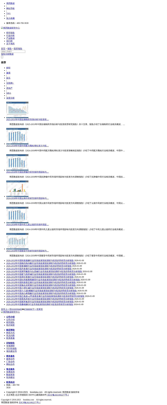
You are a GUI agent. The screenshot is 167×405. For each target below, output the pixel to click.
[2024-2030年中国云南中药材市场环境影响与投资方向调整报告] (17, 196)
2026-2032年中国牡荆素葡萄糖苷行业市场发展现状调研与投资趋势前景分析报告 (43, 280)
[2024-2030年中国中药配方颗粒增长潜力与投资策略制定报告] (17, 144)
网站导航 (10, 8)
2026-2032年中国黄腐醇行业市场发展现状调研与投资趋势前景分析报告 (39, 266)
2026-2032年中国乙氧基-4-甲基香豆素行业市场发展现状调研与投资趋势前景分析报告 (45, 296)
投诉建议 (10, 377)
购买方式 (10, 333)
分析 (7, 54)
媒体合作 (10, 359)
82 (15, 309)
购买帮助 (10, 330)
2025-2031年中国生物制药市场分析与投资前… (27, 119)
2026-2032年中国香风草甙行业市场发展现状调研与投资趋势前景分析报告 (40, 299)
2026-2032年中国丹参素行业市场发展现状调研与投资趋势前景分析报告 (39, 269)
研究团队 (10, 322)
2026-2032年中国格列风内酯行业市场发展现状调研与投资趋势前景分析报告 (41, 263)
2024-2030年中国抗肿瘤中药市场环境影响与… (27, 172)
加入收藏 (10, 18)
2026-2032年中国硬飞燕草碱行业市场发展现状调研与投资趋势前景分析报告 (41, 274)
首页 (3, 48)
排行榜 (9, 41)
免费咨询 (10, 372)
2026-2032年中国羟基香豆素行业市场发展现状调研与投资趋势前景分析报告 (41, 282)
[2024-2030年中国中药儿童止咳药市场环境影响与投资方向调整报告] (17, 222)
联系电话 (10, 382)
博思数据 (10, 3)
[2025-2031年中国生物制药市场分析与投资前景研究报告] (17, 117)
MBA (8, 93)
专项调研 (10, 346)
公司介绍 (10, 317)
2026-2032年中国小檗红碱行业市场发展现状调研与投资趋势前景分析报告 (40, 288)
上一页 (8, 309)
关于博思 (10, 44)
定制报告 (10, 343)
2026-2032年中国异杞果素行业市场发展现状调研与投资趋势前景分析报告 (40, 277)
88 (27, 309)
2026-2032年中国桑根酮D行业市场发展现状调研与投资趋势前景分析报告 (39, 304)
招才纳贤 (10, 325)
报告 (9, 48)
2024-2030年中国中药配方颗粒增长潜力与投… (27, 146)
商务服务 (10, 356)
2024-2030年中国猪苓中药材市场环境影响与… (27, 251)
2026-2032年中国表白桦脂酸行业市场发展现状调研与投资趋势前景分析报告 (41, 293)
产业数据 (10, 38)
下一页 (35, 309)
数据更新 (10, 374)
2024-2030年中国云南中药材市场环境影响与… (27, 198)
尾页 (41, 309)
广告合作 (10, 361)
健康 (8, 73)
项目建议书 (11, 351)
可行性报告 (11, 348)
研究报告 (10, 33)
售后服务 (10, 369)
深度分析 (10, 98)
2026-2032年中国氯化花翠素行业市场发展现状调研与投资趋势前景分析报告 (41, 285)
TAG (8, 13)
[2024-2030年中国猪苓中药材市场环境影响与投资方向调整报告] (17, 249)
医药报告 (18, 48)
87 (25, 309)
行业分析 (10, 35)
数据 (11, 54)
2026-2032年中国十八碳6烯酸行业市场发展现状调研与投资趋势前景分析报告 (41, 291)
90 (31, 309)
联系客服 (10, 338)
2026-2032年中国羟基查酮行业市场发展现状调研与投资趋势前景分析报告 (40, 260)
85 (21, 309)
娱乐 (8, 78)
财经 (8, 68)
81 (12, 309)
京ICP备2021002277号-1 (58, 395)
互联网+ (10, 83)
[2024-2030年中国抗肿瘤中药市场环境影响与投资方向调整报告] (17, 170)
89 (29, 309)
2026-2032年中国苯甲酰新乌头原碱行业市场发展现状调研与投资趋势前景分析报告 (44, 271)
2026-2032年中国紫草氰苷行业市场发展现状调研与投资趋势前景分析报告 (40, 302)
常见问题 (10, 335)
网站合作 (10, 364)
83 (17, 309)
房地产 (9, 88)
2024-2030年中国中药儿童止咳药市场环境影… (27, 224)
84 (19, 309)
